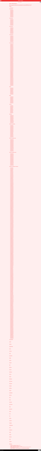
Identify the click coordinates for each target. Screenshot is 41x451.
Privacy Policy (1, 450)
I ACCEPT (39, 450)
